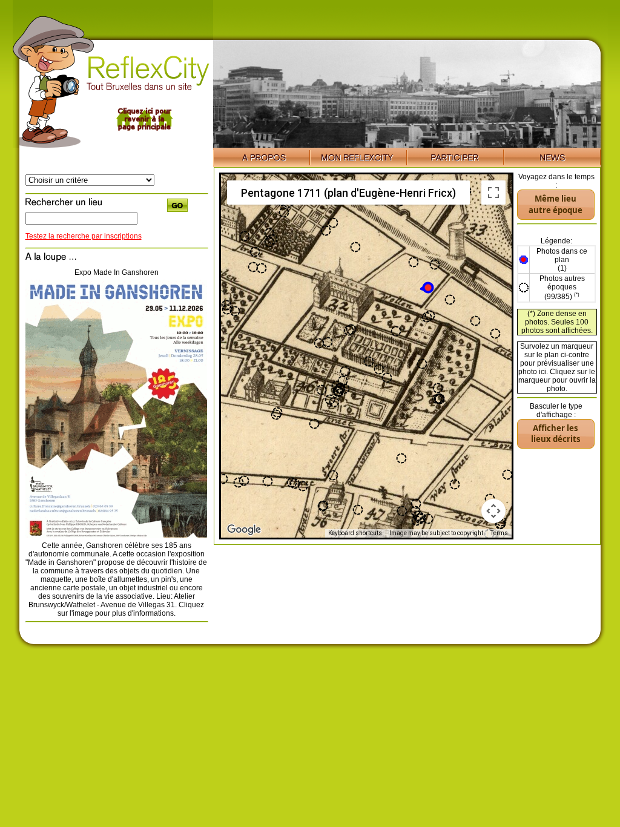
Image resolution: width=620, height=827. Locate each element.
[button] (427, 287)
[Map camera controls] (493, 511)
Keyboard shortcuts (355, 533)
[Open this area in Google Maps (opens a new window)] (244, 530)
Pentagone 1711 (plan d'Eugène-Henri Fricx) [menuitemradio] (348, 192)
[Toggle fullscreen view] (493, 192)
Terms (499, 533)
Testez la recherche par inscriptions (83, 236)
